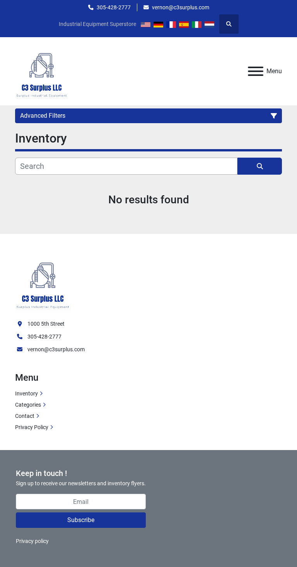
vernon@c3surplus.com (180, 7)
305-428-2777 (114, 7)
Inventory (26, 393)
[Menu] (255, 71)
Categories (28, 405)
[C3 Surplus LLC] (43, 281)
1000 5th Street (46, 324)
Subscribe (80, 520)
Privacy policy (32, 541)
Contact (24, 416)
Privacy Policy (31, 427)
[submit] (259, 166)
